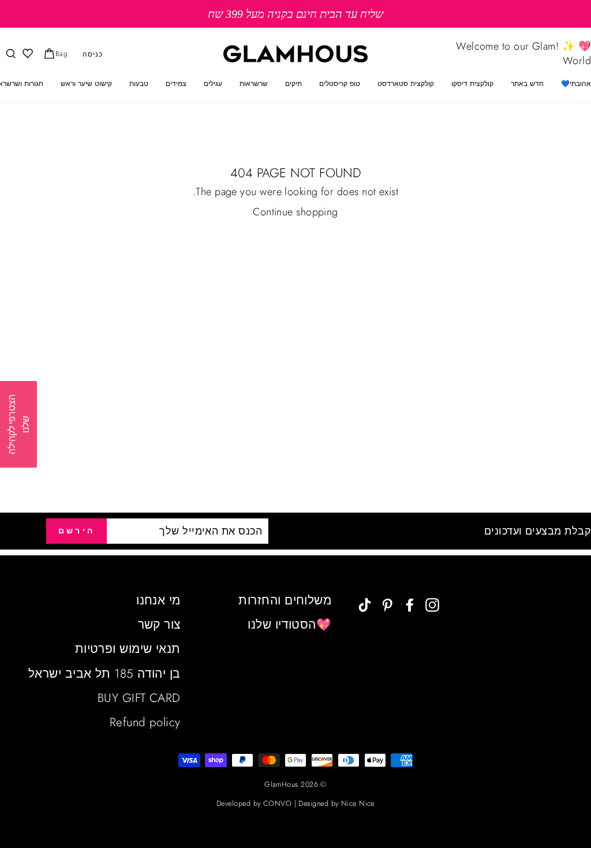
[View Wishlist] (26, 53)
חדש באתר (527, 84)
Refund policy (145, 722)
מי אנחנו (158, 600)
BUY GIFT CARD (139, 698)
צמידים (176, 84)
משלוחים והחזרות (284, 600)
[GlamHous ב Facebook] (410, 604)
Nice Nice (358, 803)
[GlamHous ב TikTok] (365, 604)
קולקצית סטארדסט (405, 84)
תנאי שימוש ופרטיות (128, 649)
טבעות (138, 84)
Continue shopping (295, 212)
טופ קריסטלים (339, 84)
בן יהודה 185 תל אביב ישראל (104, 673)
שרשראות (254, 84)
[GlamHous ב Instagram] (432, 604)
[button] (18, 424)
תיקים (293, 84)
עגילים (213, 84)
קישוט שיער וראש (86, 84)
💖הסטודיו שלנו (289, 624)
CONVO (277, 803)
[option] (295, 14)
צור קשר (159, 624)
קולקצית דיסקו (472, 84)
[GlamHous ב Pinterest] (387, 604)
